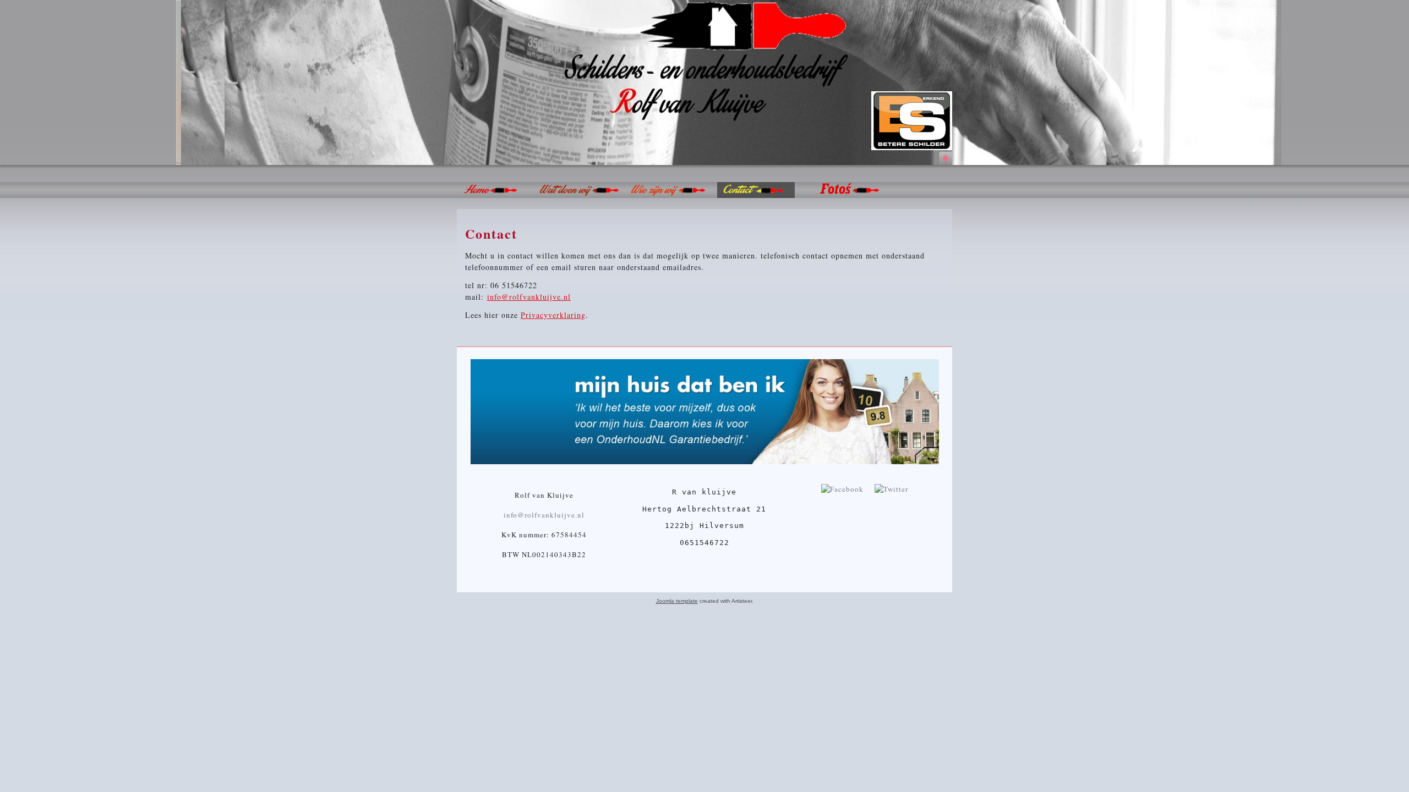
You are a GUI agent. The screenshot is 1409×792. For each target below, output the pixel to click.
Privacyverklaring (553, 315)
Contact (491, 233)
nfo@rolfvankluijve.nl (530, 297)
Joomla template (677, 601)
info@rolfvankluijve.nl (544, 515)
